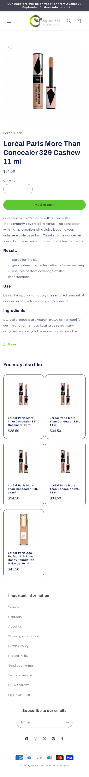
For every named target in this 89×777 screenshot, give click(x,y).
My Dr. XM (37, 766)
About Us (15, 626)
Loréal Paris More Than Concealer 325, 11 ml (65, 489)
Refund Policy (18, 655)
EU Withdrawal (19, 685)
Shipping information (23, 636)
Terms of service (20, 675)
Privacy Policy (18, 646)
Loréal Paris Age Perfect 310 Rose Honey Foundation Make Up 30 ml (21, 558)
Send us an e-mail (21, 665)
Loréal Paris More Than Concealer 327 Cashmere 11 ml (22, 421)
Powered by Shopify (56, 766)
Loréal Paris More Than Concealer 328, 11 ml (23, 489)
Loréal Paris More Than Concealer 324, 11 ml (65, 421)
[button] (8, 21)
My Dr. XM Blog (19, 694)
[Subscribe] (67, 723)
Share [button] (11, 344)
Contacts (15, 617)
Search (13, 607)
